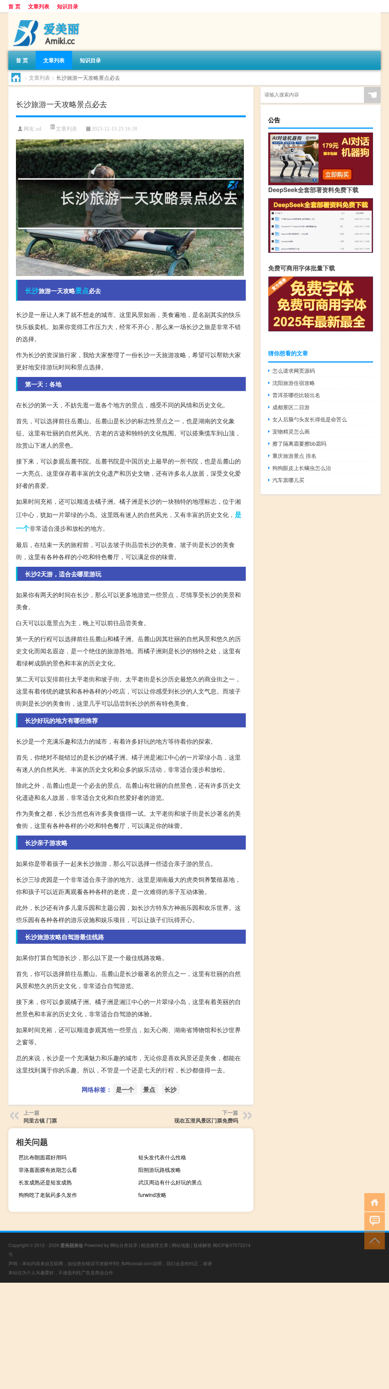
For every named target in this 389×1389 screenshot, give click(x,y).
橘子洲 (140, 757)
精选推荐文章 (154, 1245)
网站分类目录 (124, 1245)
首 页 (14, 6)
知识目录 (67, 6)
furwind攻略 (152, 1194)
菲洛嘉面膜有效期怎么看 (48, 1169)
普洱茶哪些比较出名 (296, 395)
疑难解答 (202, 1245)
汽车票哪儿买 (288, 480)
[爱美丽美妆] (48, 15)
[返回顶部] (372, 1239)
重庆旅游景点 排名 (294, 455)
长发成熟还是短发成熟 (45, 1182)
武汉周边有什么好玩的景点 (170, 1182)
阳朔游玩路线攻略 (159, 1169)
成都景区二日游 (291, 407)
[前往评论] (372, 1220)
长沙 (32, 290)
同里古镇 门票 (40, 1120)
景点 (82, 290)
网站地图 (181, 1245)
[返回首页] (372, 1201)
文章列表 (38, 6)
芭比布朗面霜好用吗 (42, 1157)
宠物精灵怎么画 (291, 431)
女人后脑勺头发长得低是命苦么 (309, 419)
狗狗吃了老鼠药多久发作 (48, 1194)
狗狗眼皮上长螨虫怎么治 (301, 467)
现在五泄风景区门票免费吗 (206, 1120)
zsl (38, 129)
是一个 (125, 1089)
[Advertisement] (194, 1336)
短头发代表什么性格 (162, 1157)
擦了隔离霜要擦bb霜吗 (299, 443)
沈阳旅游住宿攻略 (293, 382)
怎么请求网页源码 (293, 370)
